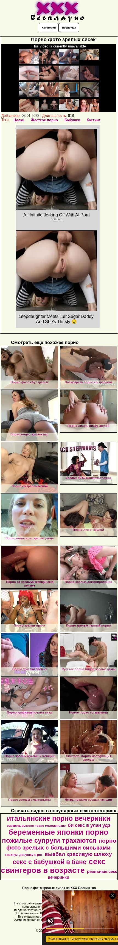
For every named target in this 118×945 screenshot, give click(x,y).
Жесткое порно (44, 120)
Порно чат (69, 27)
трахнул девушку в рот (24, 855)
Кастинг (93, 120)
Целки (18, 120)
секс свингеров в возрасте (53, 866)
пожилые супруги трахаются (49, 840)
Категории (49, 27)
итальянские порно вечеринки (58, 818)
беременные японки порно (58, 832)
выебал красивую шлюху (78, 854)
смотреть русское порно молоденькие (36, 825)
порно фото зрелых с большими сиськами (61, 844)
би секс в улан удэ (89, 825)
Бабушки (72, 120)
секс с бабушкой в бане (49, 861)
